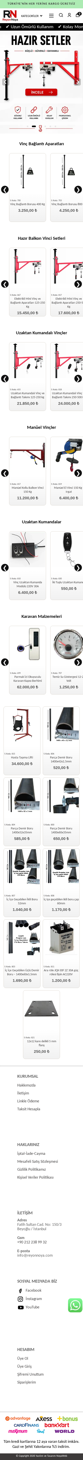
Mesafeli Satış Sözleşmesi (37, 1162)
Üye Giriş (24, 1367)
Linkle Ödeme (28, 1101)
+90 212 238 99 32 (32, 1242)
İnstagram (34, 1299)
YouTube (32, 1307)
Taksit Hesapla (28, 1109)
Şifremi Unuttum (30, 1375)
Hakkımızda (26, 1085)
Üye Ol (22, 1359)
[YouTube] (21, 1307)
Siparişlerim (26, 1382)
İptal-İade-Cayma (31, 1154)
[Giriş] (10, 21)
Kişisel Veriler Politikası (35, 1178)
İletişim (23, 1093)
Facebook (33, 1291)
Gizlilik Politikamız (31, 1170)
